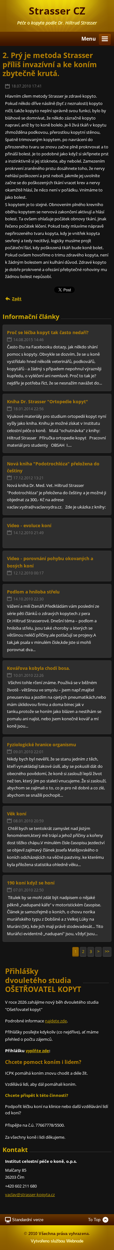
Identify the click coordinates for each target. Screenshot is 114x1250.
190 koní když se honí (30, 883)
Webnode (74, 1241)
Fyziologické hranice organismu (41, 745)
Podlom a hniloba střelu (33, 592)
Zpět (17, 298)
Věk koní (16, 814)
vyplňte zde (37, 1050)
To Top (94, 1219)
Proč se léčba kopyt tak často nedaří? (48, 332)
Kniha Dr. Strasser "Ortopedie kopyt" (47, 401)
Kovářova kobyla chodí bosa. (38, 668)
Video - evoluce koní (29, 525)
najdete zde (56, 1021)
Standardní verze (27, 1219)
